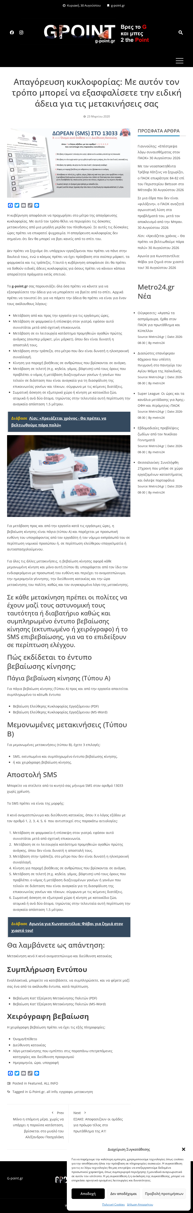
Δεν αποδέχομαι (123, 1193)
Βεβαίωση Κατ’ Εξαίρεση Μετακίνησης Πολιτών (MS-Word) (59, 1004)
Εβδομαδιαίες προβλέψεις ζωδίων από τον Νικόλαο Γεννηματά (158, 434)
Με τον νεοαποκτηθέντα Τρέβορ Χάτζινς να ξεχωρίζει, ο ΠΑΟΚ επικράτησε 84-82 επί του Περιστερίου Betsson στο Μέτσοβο (161, 178)
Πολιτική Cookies (113, 1204)
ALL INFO (51, 1083)
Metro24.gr (156, 337)
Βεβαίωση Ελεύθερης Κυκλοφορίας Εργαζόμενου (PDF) (56, 706)
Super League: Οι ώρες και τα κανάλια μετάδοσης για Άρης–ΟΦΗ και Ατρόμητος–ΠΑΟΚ (161, 399)
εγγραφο (65, 1091)
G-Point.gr (37, 1091)
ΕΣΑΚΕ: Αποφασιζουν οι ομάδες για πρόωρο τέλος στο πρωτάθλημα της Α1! (98, 1122)
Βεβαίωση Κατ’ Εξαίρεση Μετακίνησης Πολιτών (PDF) (55, 998)
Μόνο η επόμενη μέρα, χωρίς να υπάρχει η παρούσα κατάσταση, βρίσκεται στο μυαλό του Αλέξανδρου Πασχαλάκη (38, 1125)
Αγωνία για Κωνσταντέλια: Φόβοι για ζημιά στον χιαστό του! (161, 262)
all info (52, 1091)
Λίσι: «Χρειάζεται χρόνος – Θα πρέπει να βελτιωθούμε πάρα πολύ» (161, 242)
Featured (35, 1083)
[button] (183, 1149)
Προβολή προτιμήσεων (164, 1193)
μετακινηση (83, 1091)
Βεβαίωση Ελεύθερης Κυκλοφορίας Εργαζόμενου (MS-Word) (60, 712)
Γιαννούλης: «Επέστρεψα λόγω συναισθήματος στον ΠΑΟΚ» (159, 152)
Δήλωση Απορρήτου (140, 1204)
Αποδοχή (88, 1193)
